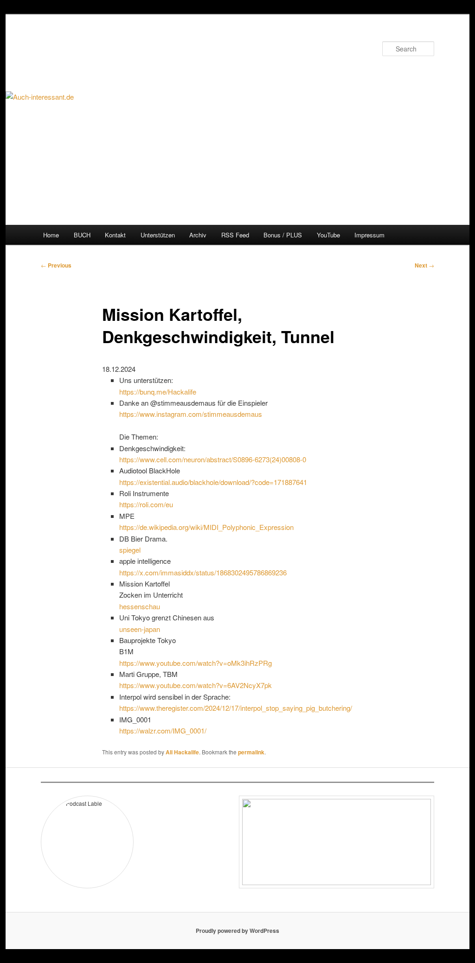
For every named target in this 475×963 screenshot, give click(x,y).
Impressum (369, 234)
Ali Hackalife (182, 752)
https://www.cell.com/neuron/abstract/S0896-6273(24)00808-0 (212, 459)
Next (424, 265)
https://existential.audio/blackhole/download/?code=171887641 (213, 482)
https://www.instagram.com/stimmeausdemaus (190, 414)
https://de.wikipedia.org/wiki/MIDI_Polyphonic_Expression (206, 527)
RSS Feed (235, 234)
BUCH (82, 234)
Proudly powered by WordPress (237, 930)
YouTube (328, 234)
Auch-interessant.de (108, 48)
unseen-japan (139, 629)
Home (51, 234)
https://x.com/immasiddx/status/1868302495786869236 (203, 572)
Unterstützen (158, 234)
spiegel (130, 550)
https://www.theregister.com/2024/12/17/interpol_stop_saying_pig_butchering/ (235, 708)
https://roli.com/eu (146, 504)
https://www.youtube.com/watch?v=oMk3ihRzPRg (195, 663)
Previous (56, 265)
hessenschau (139, 606)
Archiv (197, 234)
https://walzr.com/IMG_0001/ (162, 730)
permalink (251, 752)
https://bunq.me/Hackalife (157, 391)
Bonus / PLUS (282, 234)
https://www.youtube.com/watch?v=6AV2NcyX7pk (195, 685)
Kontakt (115, 234)
